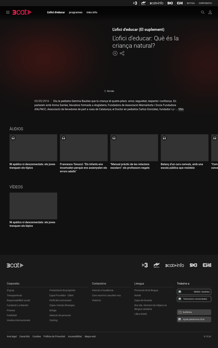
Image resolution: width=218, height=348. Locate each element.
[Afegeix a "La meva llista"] (115, 53)
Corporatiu (205, 3)
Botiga (191, 3)
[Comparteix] (122, 53)
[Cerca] (204, 12)
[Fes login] (210, 12)
